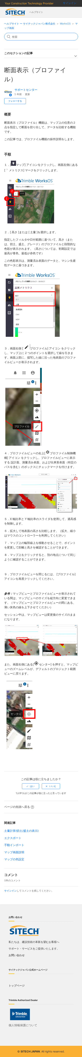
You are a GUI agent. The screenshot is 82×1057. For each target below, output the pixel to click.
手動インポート (14, 845)
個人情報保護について (23, 1025)
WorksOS (65, 23)
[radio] (30, 786)
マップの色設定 (14, 859)
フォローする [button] (15, 101)
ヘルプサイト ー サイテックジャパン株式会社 (29, 23)
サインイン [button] (69, 3)
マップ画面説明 (14, 852)
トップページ (17, 985)
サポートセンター (25, 90)
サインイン (10, 890)
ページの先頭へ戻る (17, 807)
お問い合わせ (17, 955)
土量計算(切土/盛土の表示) (21, 831)
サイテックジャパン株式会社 (15, 12)
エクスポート (12, 838)
